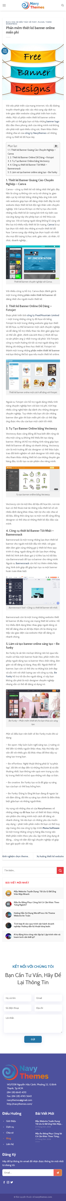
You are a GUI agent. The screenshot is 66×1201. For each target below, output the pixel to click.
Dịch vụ (10, 1126)
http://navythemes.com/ (19, 1103)
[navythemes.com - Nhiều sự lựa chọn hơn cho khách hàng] (33, 5)
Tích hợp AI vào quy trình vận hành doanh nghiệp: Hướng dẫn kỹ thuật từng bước (34, 925)
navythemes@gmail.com (19, 1100)
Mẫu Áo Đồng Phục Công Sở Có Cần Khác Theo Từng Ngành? (36, 903)
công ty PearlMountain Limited (43, 315)
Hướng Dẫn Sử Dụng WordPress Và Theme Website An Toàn (34, 914)
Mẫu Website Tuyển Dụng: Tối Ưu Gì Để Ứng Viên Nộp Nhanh (35, 892)
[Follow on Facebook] (4, 1182)
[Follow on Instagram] (8, 1182)
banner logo (53, 121)
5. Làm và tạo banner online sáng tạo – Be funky (33, 172)
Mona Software (51, 828)
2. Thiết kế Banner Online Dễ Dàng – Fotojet (32, 157)
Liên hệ (10, 1144)
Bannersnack (22, 563)
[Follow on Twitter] (11, 1182)
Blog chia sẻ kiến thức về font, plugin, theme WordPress (29, 23)
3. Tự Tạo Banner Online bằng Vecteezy (30, 161)
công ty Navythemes (36, 133)
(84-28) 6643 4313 (16, 1092)
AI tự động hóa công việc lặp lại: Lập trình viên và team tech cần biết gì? (37, 935)
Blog (8, 1138)
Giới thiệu (11, 1121)
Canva (50, 224)
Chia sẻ (10, 1132)
